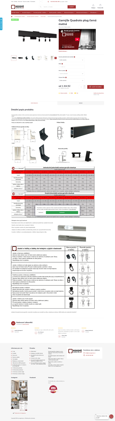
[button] (111, 416)
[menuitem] (16, 13)
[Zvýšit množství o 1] (84, 86)
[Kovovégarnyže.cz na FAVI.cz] (53, 389)
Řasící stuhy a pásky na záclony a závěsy (55, 362)
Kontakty (15, 1)
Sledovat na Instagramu (20, 413)
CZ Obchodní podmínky (17, 368)
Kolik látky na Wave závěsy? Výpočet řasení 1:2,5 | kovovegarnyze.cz (55, 365)
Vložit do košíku (97, 87)
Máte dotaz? (33, 351)
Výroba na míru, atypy (35, 358)
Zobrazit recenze (25, 324)
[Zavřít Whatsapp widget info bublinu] (95, 414)
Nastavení (41, 212)
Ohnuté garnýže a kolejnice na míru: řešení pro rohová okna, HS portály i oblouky (55, 352)
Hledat (72, 7)
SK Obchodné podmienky (17, 370)
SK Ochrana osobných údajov (18, 373)
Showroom (20, 1)
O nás (12, 1)
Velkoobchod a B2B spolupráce (18, 363)
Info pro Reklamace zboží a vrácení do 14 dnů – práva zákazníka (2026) (38, 363)
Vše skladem (32, 1)
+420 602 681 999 (89, 355)
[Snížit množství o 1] (84, 88)
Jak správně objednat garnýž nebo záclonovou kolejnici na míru (38, 361)
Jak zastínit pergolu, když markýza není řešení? (56, 356)
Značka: (99, 93)
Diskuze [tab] (80, 103)
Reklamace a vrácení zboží (17, 361)
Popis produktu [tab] (34, 103)
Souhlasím (62, 212)
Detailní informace (63, 51)
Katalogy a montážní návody (37, 353)
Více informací (72, 209)
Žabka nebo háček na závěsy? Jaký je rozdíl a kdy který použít (55, 359)
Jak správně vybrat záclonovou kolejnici (37, 356)
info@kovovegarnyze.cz (90, 353)
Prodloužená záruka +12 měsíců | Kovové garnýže (19, 365)
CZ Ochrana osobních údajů (18, 371)
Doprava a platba (26, 1)
